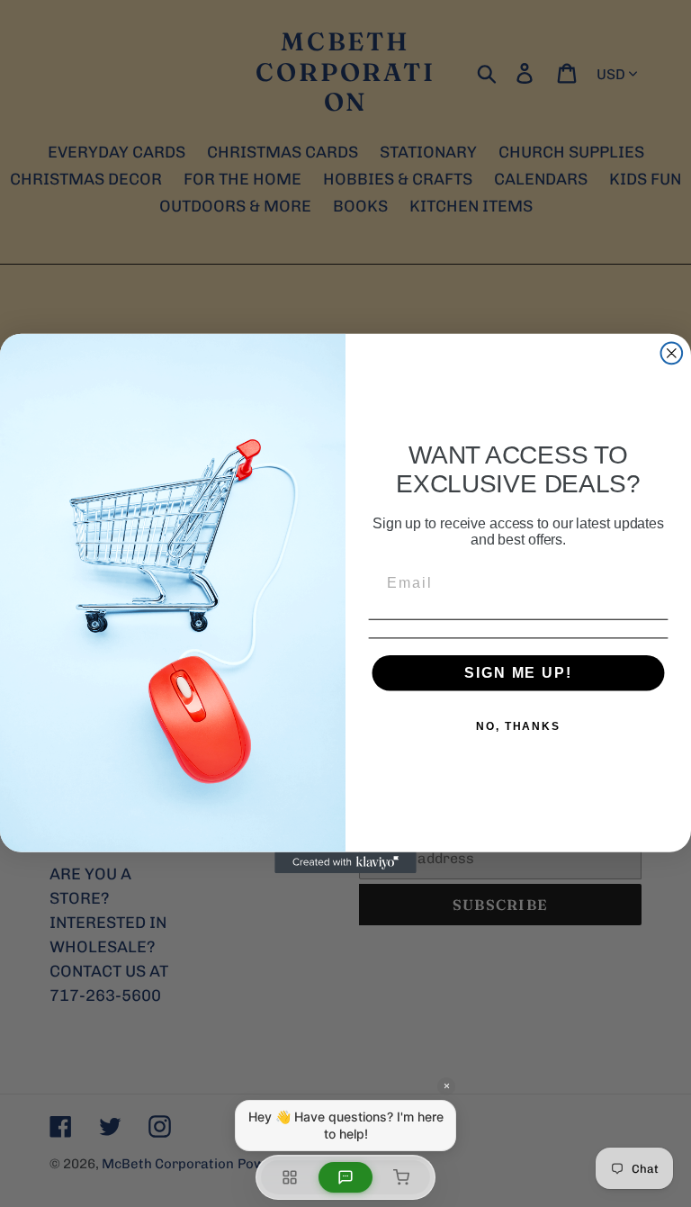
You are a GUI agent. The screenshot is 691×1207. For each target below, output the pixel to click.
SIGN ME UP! (517, 672)
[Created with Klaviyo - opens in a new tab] (345, 863)
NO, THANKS (518, 726)
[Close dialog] (672, 354)
